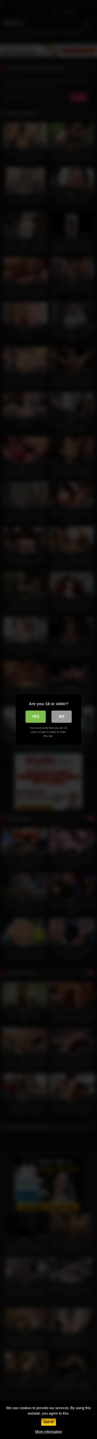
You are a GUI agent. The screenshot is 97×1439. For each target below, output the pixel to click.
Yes (35, 716)
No (61, 716)
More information (48, 1432)
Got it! (49, 1422)
